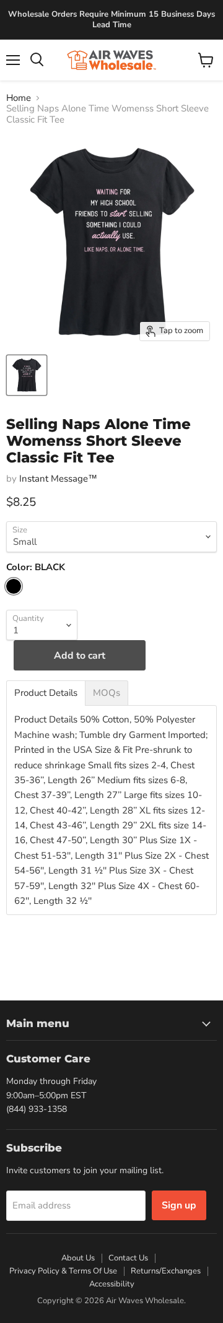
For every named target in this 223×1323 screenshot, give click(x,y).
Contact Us (128, 1258)
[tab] (45, 693)
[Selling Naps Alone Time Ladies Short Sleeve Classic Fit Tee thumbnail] (26, 375)
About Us (78, 1258)
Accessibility (111, 1284)
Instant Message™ (58, 478)
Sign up (179, 1205)
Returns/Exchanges (166, 1271)
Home (18, 98)
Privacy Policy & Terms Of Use (63, 1271)
